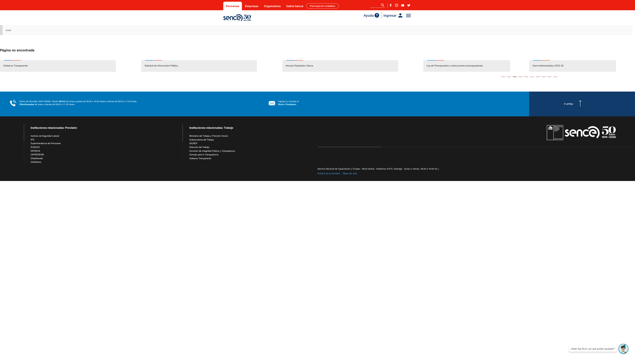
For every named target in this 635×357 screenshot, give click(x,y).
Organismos (272, 6)
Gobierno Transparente (15, 65)
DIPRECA (35, 150)
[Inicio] (246, 18)
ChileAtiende (37, 158)
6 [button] (532, 76)
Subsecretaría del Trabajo (201, 139)
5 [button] (526, 76)
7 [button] (538, 76)
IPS (32, 139)
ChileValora (36, 161)
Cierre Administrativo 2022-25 (548, 65)
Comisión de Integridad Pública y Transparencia (212, 150)
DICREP (193, 143)
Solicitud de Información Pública (161, 65)
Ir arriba (568, 104)
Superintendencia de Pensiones (46, 143)
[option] (70, 66)
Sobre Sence (294, 6)
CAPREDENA (37, 154)
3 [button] (515, 76)
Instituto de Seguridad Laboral (45, 135)
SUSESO (35, 147)
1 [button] (503, 76)
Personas (232, 6)
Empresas (251, 6)
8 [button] (544, 76)
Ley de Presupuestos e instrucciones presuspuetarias (455, 65)
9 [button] (549, 76)
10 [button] (555, 76)
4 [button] (520, 76)
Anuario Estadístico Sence (299, 65)
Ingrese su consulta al (288, 103)
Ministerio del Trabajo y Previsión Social (208, 135)
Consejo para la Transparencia (203, 154)
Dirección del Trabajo (199, 147)
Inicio (8, 30)
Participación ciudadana (322, 5)
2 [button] (509, 76)
